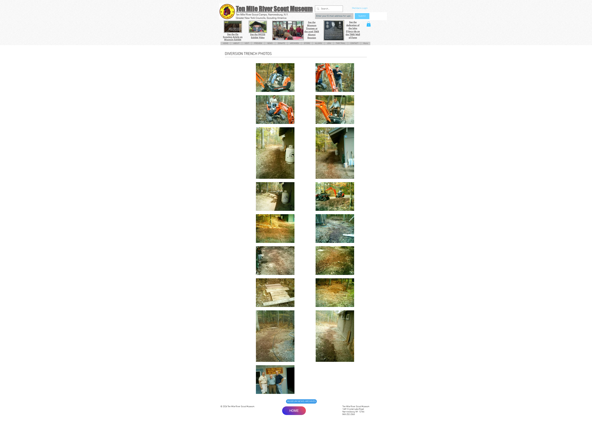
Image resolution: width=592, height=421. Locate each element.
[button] (368, 24)
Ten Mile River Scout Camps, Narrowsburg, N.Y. (262, 14)
